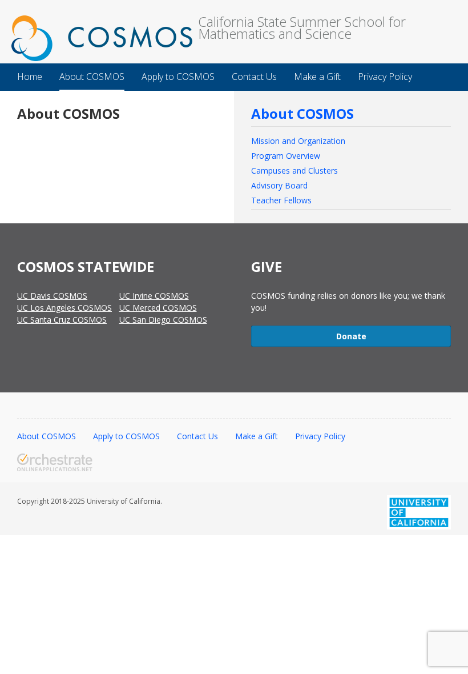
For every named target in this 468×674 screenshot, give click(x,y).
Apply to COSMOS (126, 436)
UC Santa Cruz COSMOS (62, 319)
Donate (351, 336)
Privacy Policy (320, 436)
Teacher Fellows (281, 200)
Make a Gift (256, 436)
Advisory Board (279, 185)
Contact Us (197, 436)
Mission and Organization (298, 140)
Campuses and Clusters (294, 170)
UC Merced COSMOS (158, 307)
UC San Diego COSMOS (163, 319)
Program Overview (285, 155)
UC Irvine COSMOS (154, 295)
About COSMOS (302, 113)
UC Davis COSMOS (52, 295)
